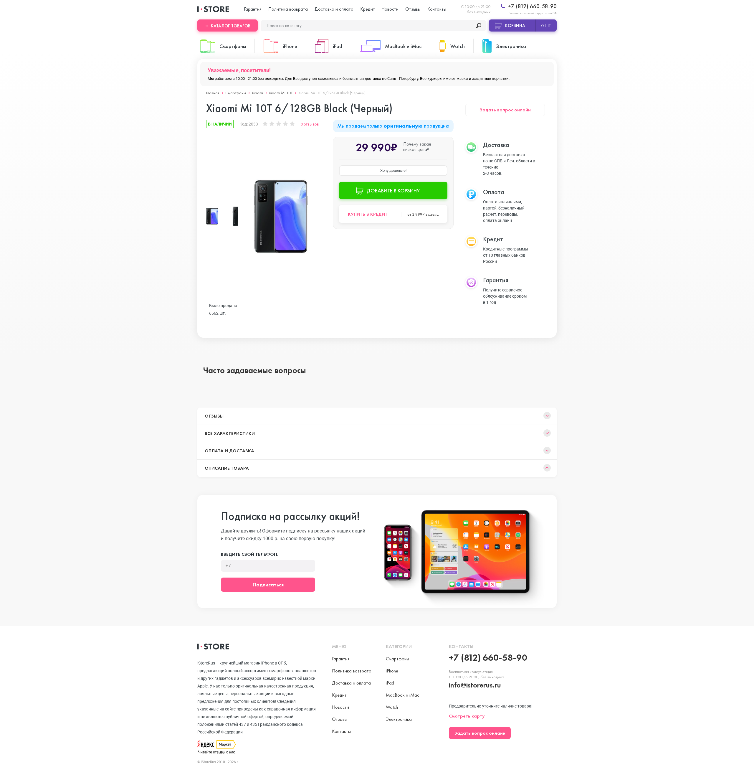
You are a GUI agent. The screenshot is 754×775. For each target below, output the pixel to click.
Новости (390, 9)
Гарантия (253, 9)
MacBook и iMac (402, 695)
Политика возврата (288, 9)
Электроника (399, 719)
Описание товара (227, 468)
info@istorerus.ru (475, 685)
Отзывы (413, 9)
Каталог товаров (230, 26)
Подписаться (268, 584)
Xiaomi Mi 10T (280, 92)
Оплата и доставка (229, 451)
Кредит (367, 9)
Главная (212, 92)
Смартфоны (235, 92)
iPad (390, 683)
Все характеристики (230, 433)
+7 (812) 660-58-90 (531, 6)
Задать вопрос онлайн (505, 110)
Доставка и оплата (334, 9)
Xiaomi (257, 92)
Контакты (436, 9)
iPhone (392, 671)
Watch (392, 707)
